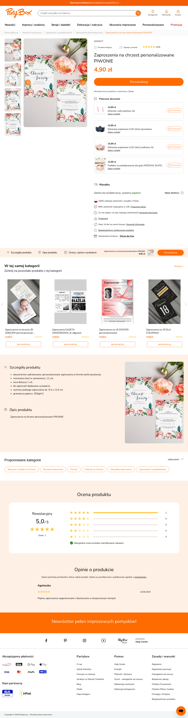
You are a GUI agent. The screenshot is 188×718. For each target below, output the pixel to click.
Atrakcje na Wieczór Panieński (90, 679)
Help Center (119, 664)
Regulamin (157, 664)
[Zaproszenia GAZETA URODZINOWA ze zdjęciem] (70, 301)
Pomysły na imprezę (86, 674)
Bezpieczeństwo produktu (163, 699)
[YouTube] (103, 647)
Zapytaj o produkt (130, 47)
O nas (79, 664)
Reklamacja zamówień (124, 684)
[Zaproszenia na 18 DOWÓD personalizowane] (117, 301)
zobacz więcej (173, 459)
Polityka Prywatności (161, 684)
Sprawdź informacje (148, 212)
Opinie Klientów (84, 669)
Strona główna (11, 32)
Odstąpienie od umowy (162, 674)
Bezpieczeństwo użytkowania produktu (116, 230)
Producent (103, 218)
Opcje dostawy (172, 192)
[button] (153, 13)
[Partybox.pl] (19, 17)
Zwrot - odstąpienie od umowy (128, 679)
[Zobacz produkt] (101, 110)
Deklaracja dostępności (124, 689)
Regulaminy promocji (161, 669)
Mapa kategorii (83, 694)
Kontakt (117, 669)
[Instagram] (84, 647)
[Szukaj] (138, 13)
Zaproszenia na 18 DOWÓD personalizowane (114, 331)
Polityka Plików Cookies (163, 689)
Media (79, 689)
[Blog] (122, 647)
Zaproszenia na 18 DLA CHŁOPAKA (158, 331)
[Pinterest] (65, 647)
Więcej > (179, 266)
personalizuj (23, 344)
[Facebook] (46, 647)
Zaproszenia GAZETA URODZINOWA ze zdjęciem (67, 331)
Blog (79, 684)
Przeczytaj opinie (138, 206)
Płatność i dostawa (123, 674)
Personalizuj (139, 82)
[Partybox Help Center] (141, 647)
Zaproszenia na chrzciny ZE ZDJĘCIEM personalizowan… (20, 331)
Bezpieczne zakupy (160, 679)
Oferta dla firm (127, 236)
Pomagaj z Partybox (161, 694)
